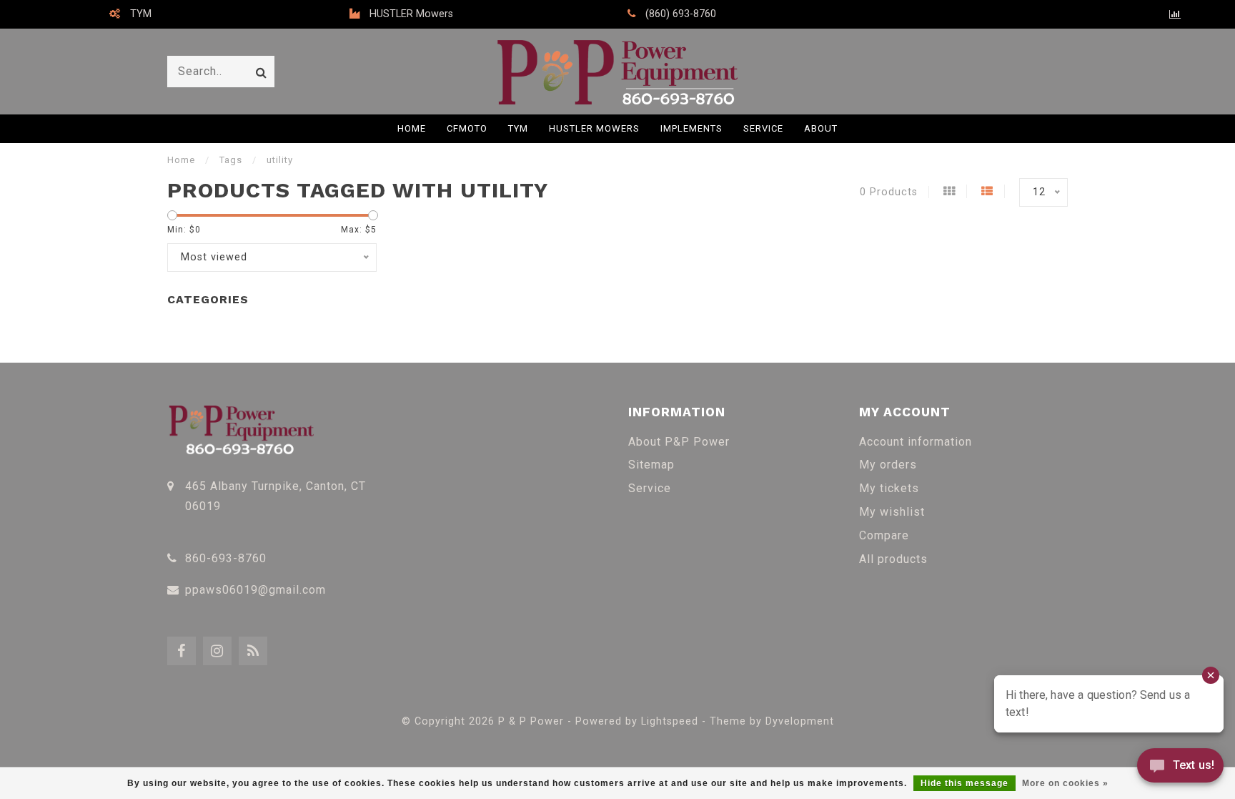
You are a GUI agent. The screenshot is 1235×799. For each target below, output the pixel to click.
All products (893, 559)
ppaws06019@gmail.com (255, 590)
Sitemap (651, 464)
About (821, 128)
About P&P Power (679, 441)
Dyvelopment (799, 721)
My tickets (889, 488)
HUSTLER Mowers (594, 128)
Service (763, 128)
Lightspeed (669, 721)
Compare (884, 535)
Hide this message (964, 783)
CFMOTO (467, 128)
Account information (915, 441)
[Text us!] (1180, 769)
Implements (691, 128)
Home (411, 128)
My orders (888, 464)
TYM (518, 128)
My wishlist (892, 512)
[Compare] (1175, 14)
